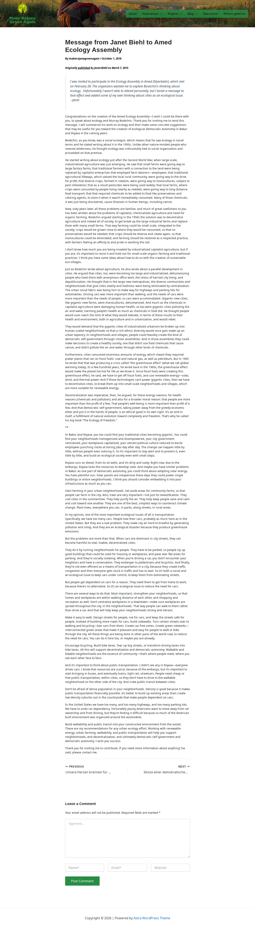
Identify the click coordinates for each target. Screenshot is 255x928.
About (133, 14)
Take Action (210, 14)
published (84, 68)
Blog (191, 14)
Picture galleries (234, 14)
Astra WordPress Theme (151, 918)
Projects (173, 14)
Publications (150, 14)
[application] (160, 14)
